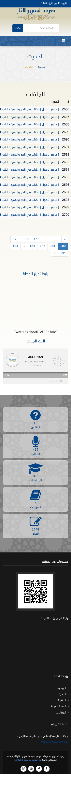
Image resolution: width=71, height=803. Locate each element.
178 (26, 239)
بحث (18, 28)
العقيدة (61, 700)
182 (42, 246)
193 (15, 246)
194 (63, 253)
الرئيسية (42, 67)
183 (32, 246)
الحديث (62, 694)
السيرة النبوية (58, 706)
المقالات (61, 712)
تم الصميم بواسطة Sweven (27, 760)
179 (15, 239)
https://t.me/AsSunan (53, 742)
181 (52, 246)
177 (36, 239)
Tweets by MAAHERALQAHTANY (35, 332)
